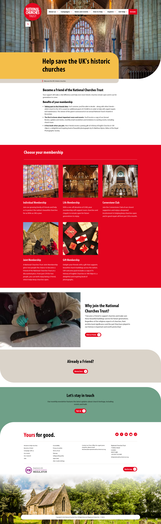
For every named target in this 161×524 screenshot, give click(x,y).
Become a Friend (28, 448)
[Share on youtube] (130, 434)
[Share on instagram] (135, 434)
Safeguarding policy (58, 456)
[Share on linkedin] (126, 434)
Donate (133, 12)
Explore (111, 12)
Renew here (79, 371)
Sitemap (55, 453)
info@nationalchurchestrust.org (120, 457)
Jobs (25, 458)
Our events (27, 453)
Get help (122, 12)
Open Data (56, 458)
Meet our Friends (91, 335)
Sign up (78, 410)
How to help (98, 12)
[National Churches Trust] (32, 12)
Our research (27, 456)
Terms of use (56, 451)
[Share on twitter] (117, 434)
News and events (81, 12)
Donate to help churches (30, 445)
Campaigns (65, 12)
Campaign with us (29, 451)
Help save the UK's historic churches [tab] (55, 81)
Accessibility (56, 445)
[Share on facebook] (121, 434)
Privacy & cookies (57, 448)
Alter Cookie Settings (59, 461)
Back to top (128, 469)
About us (52, 12)
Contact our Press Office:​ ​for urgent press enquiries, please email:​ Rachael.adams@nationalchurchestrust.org (94, 447)
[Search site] (28, 24)
